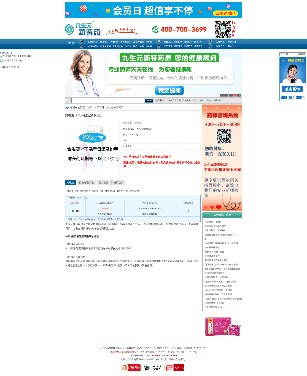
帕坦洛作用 (135, 191)
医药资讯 (168, 46)
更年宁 (208, 239)
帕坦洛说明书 (86, 182)
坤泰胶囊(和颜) (212, 247)
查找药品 (168, 42)
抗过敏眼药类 (115, 107)
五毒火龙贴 (198, 100)
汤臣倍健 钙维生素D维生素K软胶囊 (221, 264)
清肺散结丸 (218, 100)
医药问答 (178, 42)
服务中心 (232, 46)
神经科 (149, 42)
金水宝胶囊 (226, 294)
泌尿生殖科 (93, 46)
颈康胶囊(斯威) (212, 294)
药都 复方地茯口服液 (214, 251)
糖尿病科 (104, 42)
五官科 (128, 46)
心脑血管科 (93, 42)
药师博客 (188, 46)
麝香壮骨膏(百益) (231, 269)
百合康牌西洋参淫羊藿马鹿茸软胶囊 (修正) (225, 298)
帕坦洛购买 (85, 191)
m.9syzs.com (200, 347)
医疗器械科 (138, 46)
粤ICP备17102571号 (186, 351)
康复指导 (188, 42)
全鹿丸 (208, 100)
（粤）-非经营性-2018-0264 (152, 351)
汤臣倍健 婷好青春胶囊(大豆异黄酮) (222, 243)
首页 (89, 107)
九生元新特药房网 (133, 347)
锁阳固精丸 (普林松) (214, 303)
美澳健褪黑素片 (212, 256)
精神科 (149, 46)
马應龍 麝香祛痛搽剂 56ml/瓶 (218, 290)
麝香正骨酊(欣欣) (213, 269)
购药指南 (118, 182)
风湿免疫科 (105, 46)
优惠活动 (232, 42)
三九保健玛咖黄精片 (214, 307)
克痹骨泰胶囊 (174, 100)
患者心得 (198, 42)
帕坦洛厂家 (97, 191)
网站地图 (176, 347)
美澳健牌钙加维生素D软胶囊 (218, 286)
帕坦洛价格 (72, 191)
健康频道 (178, 46)
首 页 (71, 43)
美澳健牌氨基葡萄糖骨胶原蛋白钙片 (222, 234)
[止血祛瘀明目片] (153, 73)
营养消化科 (118, 46)
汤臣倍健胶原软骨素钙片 (216, 277)
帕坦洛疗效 (122, 191)
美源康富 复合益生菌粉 (216, 226)
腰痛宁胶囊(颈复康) (214, 281)
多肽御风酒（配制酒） (215, 230)
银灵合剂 (209, 222)
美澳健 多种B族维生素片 (216, 260)
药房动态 (220, 46)
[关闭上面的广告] (292, 55)
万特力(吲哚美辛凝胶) (215, 273)
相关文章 (104, 182)
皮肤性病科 (138, 42)
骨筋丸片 (186, 100)
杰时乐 (219, 222)
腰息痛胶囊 (231, 281)
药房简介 (220, 42)
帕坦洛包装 (110, 191)
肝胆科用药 (126, 42)
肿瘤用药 (115, 42)
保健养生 (198, 46)
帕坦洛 (70, 182)
